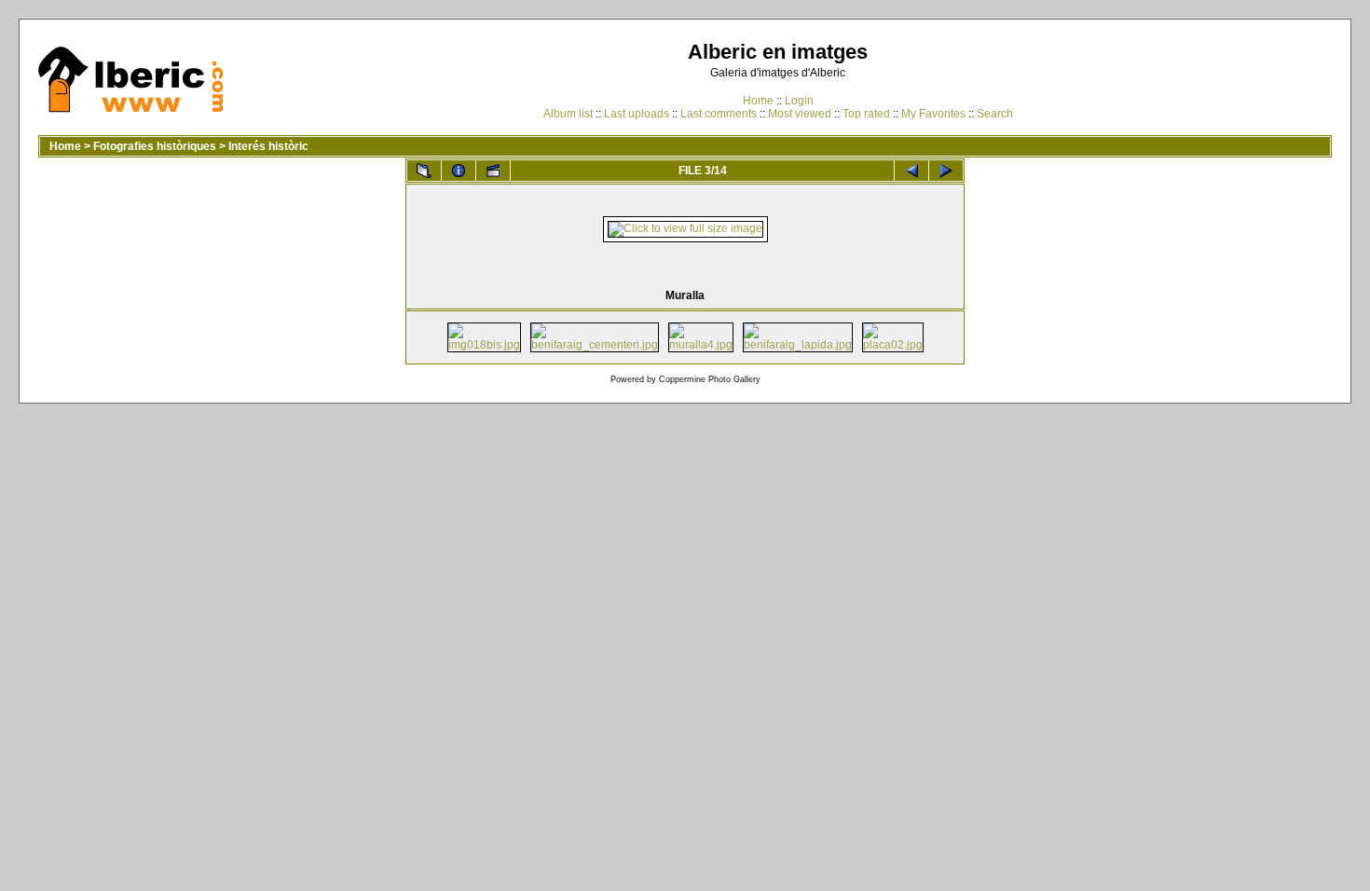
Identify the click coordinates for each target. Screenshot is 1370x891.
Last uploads (636, 113)
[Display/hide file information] (458, 170)
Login (799, 100)
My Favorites (933, 113)
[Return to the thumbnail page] (424, 170)
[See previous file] (911, 170)
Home (758, 100)
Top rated (866, 113)
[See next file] (946, 170)
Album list (568, 113)
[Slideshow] (493, 170)
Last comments (718, 113)
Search (995, 113)
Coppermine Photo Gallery (709, 379)
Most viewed (799, 113)
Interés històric (268, 146)
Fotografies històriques (154, 146)
